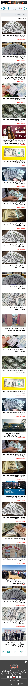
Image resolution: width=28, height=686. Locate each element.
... (16, 654)
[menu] (25, 8)
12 (19, 654)
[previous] (25, 652)
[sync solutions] (20, 684)
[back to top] (26, 662)
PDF (5, 8)
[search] (2, 8)
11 (22, 654)
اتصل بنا (10, 680)
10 (25, 654)
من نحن (18, 680)
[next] (13, 654)
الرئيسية (24, 14)
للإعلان (14, 680)
